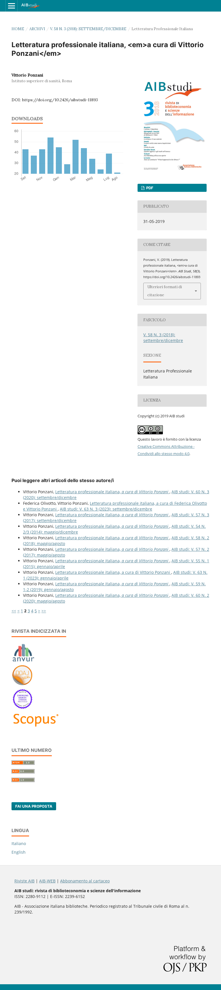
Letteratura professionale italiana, (111, 491)
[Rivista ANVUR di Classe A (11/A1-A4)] (23, 661)
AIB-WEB (47, 881)
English (19, 852)
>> (43, 611)
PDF (149, 188)
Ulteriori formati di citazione (164, 290)
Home (18, 28)
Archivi (37, 28)
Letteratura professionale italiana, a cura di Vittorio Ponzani (113, 572)
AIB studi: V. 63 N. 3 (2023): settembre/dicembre (106, 509)
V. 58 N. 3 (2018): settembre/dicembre (88, 28)
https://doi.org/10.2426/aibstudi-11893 (60, 99)
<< (14, 611)
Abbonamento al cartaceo (85, 881)
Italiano (19, 843)
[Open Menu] (11, 6)
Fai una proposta (33, 806)
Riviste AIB (24, 881)
